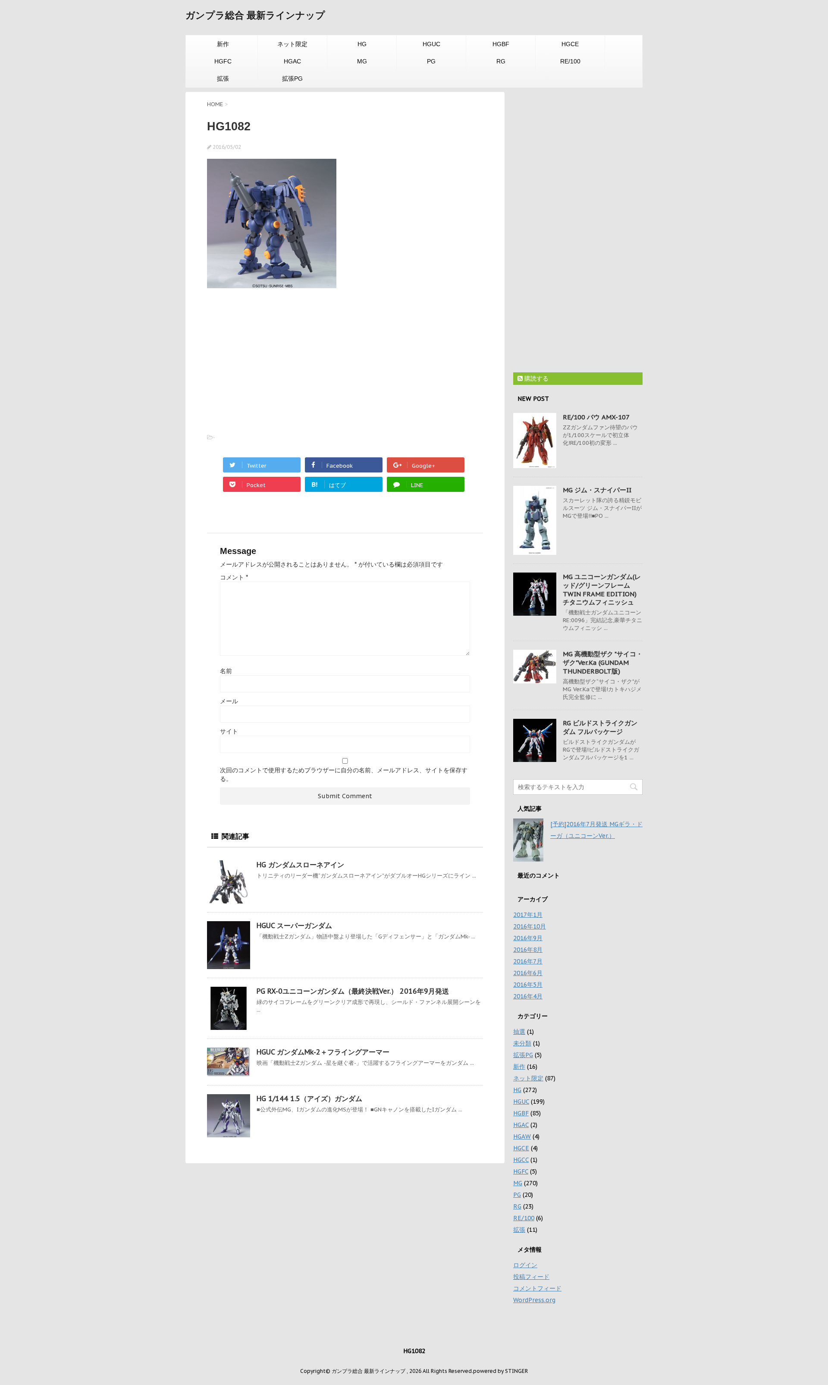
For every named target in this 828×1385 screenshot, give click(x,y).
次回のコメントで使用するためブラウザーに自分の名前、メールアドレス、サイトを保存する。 (343, 774)
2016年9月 (528, 938)
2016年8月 (528, 950)
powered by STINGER (500, 1371)
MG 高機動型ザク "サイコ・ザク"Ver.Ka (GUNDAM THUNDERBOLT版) (603, 662)
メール (229, 701)
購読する (536, 378)
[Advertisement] (279, 357)
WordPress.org (534, 1300)
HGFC (223, 61)
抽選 (519, 1032)
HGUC (431, 44)
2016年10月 (529, 926)
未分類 (522, 1043)
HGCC (521, 1160)
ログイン (525, 1265)
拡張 (223, 78)
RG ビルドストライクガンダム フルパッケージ (600, 727)
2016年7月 (528, 961)
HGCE (570, 44)
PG (431, 61)
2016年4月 (528, 996)
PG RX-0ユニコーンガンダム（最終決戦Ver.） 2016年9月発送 (353, 991)
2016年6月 (528, 973)
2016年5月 (528, 984)
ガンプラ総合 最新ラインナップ (255, 15)
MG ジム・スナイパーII (597, 490)
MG (362, 61)
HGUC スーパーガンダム (294, 925)
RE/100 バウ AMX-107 (596, 417)
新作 (223, 44)
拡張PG (292, 78)
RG (500, 61)
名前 (226, 671)
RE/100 (570, 61)
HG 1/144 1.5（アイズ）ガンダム (309, 1098)
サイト (229, 731)
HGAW (522, 1136)
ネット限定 (292, 44)
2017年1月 (528, 915)
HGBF (500, 44)
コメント (234, 577)
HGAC (292, 61)
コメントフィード (537, 1288)
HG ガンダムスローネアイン (300, 864)
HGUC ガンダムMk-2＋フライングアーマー (323, 1052)
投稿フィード (531, 1277)
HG (362, 44)
